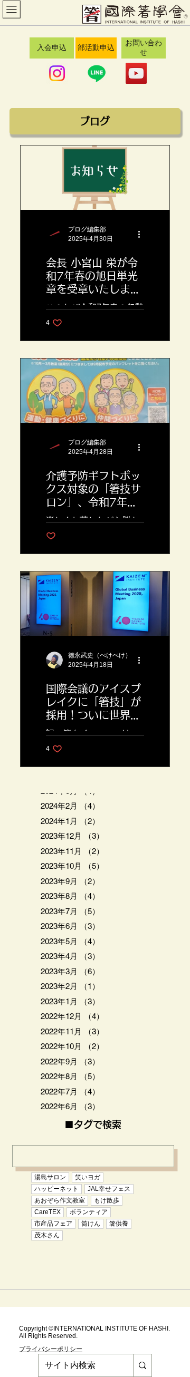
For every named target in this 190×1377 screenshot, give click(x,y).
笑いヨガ (87, 1177)
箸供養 (118, 1223)
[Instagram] (57, 73)
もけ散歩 (106, 1200)
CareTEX (47, 1212)
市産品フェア (53, 1223)
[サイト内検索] (142, 1365)
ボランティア (89, 1212)
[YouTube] (136, 73)
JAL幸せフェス (109, 1188)
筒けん (90, 1223)
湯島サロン (50, 1177)
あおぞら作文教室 (59, 1200)
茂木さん (47, 1235)
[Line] (96, 73)
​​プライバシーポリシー (50, 1349)
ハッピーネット (56, 1188)
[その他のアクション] (142, 234)
